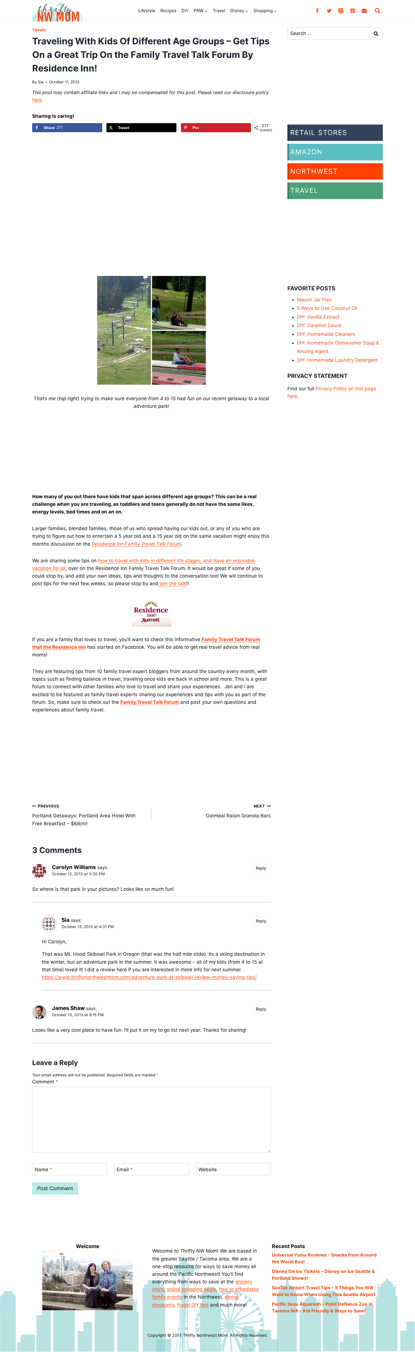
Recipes (168, 10)
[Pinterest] (353, 11)
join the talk (172, 583)
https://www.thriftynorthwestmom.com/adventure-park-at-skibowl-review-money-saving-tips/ (149, 977)
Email (125, 1169)
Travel (219, 10)
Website (207, 1169)
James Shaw (68, 1008)
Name (43, 1169)
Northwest (314, 171)
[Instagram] (341, 11)
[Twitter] (329, 11)
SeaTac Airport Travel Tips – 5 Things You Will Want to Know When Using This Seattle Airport (323, 1291)
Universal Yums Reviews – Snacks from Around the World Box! (324, 1258)
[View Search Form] (377, 10)
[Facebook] (317, 11)
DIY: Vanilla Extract (318, 317)
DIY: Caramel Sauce (319, 325)
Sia (40, 82)
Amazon (306, 152)
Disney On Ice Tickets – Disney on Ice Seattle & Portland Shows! (323, 1274)
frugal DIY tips (193, 1305)
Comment (45, 1082)
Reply (261, 868)
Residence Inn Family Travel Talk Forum (136, 544)
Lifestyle (146, 10)
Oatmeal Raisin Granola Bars (238, 811)
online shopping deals (191, 1289)
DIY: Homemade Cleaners (326, 334)
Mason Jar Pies (314, 299)
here (37, 100)
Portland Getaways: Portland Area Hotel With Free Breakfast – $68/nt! (84, 815)
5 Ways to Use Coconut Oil (327, 308)
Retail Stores (318, 133)
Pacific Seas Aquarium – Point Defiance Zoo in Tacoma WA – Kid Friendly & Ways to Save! (322, 1307)
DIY (185, 10)
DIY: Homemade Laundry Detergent (337, 360)
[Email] (364, 11)
